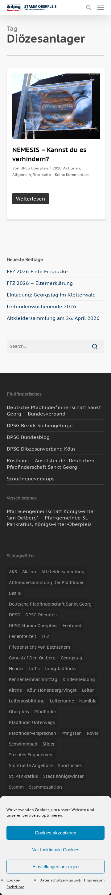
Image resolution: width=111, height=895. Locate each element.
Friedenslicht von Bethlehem (39, 647)
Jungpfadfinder (61, 668)
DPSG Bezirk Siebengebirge (40, 425)
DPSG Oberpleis (34, 168)
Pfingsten (71, 733)
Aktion (29, 572)
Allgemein (21, 174)
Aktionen (71, 168)
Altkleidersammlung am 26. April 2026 (53, 318)
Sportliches (70, 765)
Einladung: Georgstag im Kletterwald (51, 295)
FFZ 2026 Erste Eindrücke (37, 271)
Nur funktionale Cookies (55, 849)
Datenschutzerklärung (60, 880)
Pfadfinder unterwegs (32, 722)
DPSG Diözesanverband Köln (41, 449)
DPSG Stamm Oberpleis (33, 625)
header (16, 668)
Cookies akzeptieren (55, 832)
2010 (57, 168)
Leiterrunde (62, 701)
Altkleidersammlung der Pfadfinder (46, 582)
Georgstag (71, 658)
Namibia (88, 701)
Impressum (94, 880)
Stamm (16, 787)
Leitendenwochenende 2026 (41, 306)
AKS (13, 572)
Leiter (88, 690)
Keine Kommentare (72, 174)
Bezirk (15, 593)
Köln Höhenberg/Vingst (52, 690)
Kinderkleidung (79, 679)
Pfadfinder (45, 711)
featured (72, 625)
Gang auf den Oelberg (32, 658)
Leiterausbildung (27, 701)
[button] (100, 7)
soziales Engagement (31, 755)
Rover (92, 733)
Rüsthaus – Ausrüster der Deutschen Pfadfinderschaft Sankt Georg (50, 463)
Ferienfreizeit (22, 636)
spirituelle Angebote (31, 765)
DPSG (14, 615)
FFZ (45, 636)
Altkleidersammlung (62, 572)
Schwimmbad (23, 744)
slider (49, 744)
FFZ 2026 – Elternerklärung (40, 283)
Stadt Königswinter (63, 776)
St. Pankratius (23, 776)
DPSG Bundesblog (28, 437)
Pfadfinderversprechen (32, 733)
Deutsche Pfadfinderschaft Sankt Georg (50, 604)
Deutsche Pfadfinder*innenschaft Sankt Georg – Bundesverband (54, 410)
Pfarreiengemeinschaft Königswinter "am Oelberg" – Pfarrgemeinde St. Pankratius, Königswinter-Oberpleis (51, 517)
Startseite (42, 174)
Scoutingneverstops (31, 478)
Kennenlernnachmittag (33, 679)
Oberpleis (19, 711)
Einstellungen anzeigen (55, 866)
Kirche (15, 690)
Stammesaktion (45, 787)
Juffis (34, 668)
